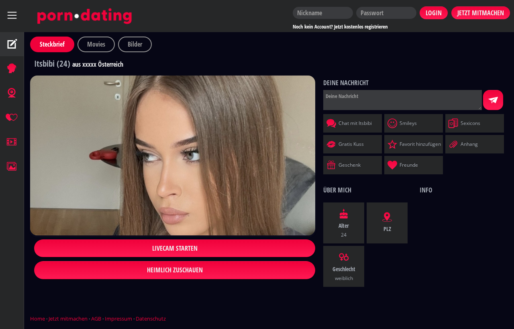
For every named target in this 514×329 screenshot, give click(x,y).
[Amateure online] (12, 69)
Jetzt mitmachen (68, 318)
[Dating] (12, 118)
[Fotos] (12, 167)
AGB (96, 318)
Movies (96, 44)
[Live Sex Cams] (12, 93)
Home (37, 318)
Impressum (118, 318)
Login (434, 12)
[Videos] (12, 142)
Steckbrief (52, 44)
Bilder (135, 44)
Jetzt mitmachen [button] (480, 12)
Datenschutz (151, 318)
